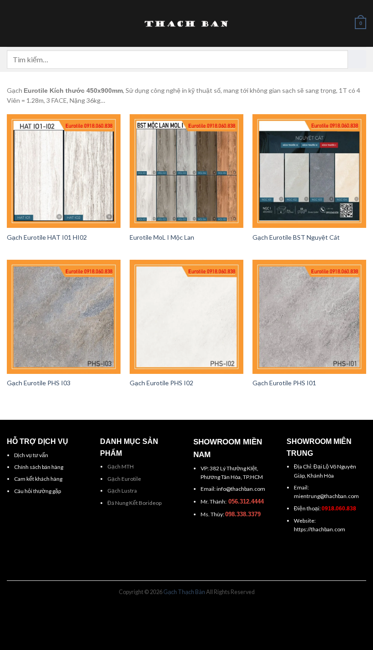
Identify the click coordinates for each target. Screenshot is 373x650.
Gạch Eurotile (124, 478)
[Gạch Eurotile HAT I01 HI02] (64, 171)
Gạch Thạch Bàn (184, 592)
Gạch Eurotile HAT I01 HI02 (47, 237)
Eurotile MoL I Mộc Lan (162, 237)
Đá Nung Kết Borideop (134, 502)
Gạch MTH (120, 466)
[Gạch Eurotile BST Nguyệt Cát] (309, 171)
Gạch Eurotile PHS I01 (284, 383)
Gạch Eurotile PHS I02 (161, 383)
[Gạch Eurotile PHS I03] (64, 316)
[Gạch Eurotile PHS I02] (186, 316)
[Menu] (11, 23)
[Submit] (357, 59)
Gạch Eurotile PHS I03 (39, 383)
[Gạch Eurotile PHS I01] (309, 316)
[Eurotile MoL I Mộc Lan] (186, 171)
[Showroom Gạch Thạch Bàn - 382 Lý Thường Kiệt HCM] (186, 23)
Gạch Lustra (122, 490)
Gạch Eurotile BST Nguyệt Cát (296, 237)
